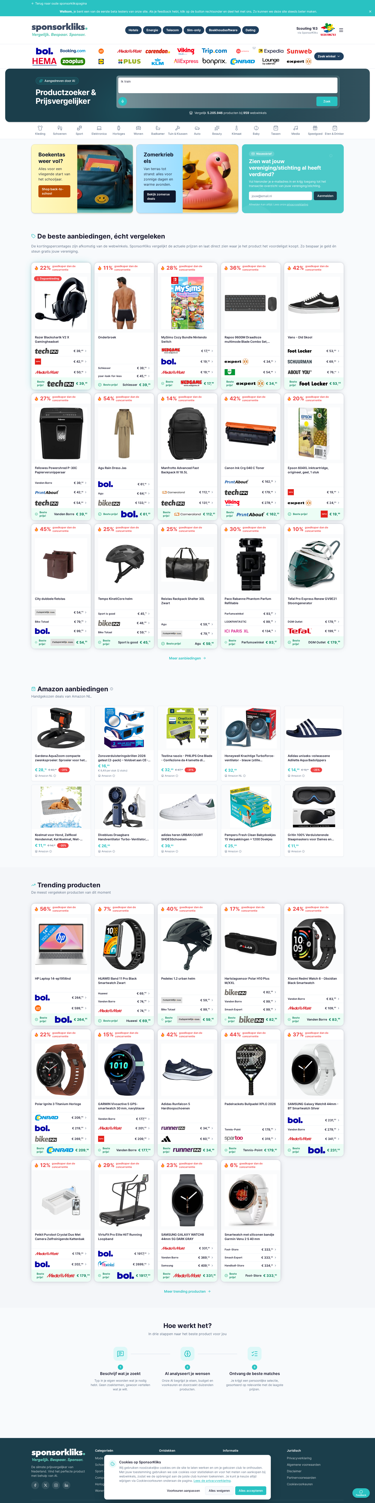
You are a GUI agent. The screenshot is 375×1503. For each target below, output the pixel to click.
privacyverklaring (297, 204)
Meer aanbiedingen (185, 658)
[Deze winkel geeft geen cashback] (254, 47)
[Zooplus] (72, 61)
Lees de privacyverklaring (212, 1480)
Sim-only (194, 30)
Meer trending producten (185, 1291)
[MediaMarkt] (129, 51)
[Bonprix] (214, 61)
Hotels (133, 30)
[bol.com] (44, 51)
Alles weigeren (219, 1490)
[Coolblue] (101, 51)
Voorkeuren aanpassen (183, 1490)
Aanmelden (325, 196)
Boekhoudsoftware (223, 30)
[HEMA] (44, 61)
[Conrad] (242, 61)
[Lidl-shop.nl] (101, 61)
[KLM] (158, 61)
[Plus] (129, 61)
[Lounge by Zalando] (271, 61)
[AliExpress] (186, 61)
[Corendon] (158, 51)
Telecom (172, 30)
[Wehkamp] (242, 51)
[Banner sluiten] (370, 11)
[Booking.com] (72, 51)
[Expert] (299, 61)
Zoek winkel (327, 56)
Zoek (327, 101)
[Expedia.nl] (271, 51)
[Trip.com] (214, 51)
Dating (250, 30)
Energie (152, 30)
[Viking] (186, 51)
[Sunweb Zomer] (299, 51)
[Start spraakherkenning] (122, 101)
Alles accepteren (251, 1490)
